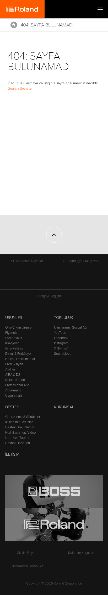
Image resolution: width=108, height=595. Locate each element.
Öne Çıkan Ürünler (19, 327)
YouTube (60, 333)
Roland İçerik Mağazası (82, 261)
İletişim (12, 454)
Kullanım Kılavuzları (19, 422)
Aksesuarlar (14, 390)
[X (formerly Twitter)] (44, 281)
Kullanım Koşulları (81, 553)
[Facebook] (34, 281)
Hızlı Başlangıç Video (20, 432)
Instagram (61, 343)
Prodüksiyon (14, 364)
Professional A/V (17, 385)
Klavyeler (12, 343)
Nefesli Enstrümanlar (20, 359)
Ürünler (13, 317)
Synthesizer (13, 338)
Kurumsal (64, 407)
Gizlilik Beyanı (27, 553)
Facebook (61, 338)
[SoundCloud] (74, 281)
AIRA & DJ (12, 375)
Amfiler (10, 369)
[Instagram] (64, 281)
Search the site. (20, 88)
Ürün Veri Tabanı (17, 438)
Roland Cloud (15, 380)
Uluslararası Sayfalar (28, 261)
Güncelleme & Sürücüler (22, 417)
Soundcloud (62, 354)
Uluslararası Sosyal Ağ (70, 327)
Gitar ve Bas (14, 348)
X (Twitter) (61, 348)
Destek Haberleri (17, 443)
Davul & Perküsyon (19, 354)
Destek (12, 407)
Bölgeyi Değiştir (49, 296)
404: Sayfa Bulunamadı (47, 25)
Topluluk (63, 317)
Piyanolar (12, 333)
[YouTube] (54, 281)
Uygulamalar (14, 396)
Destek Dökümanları (20, 427)
